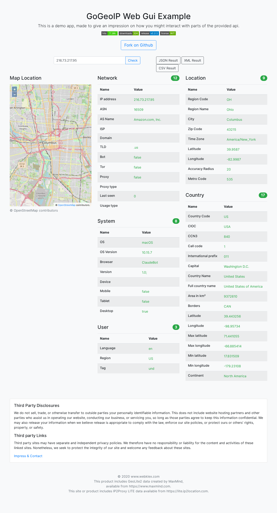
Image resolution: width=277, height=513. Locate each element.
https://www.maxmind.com (149, 486)
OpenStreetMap (66, 205)
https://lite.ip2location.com (187, 491)
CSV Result (167, 68)
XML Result (192, 60)
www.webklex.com (145, 476)
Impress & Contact (28, 456)
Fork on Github (138, 45)
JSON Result (168, 60)
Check (133, 60)
